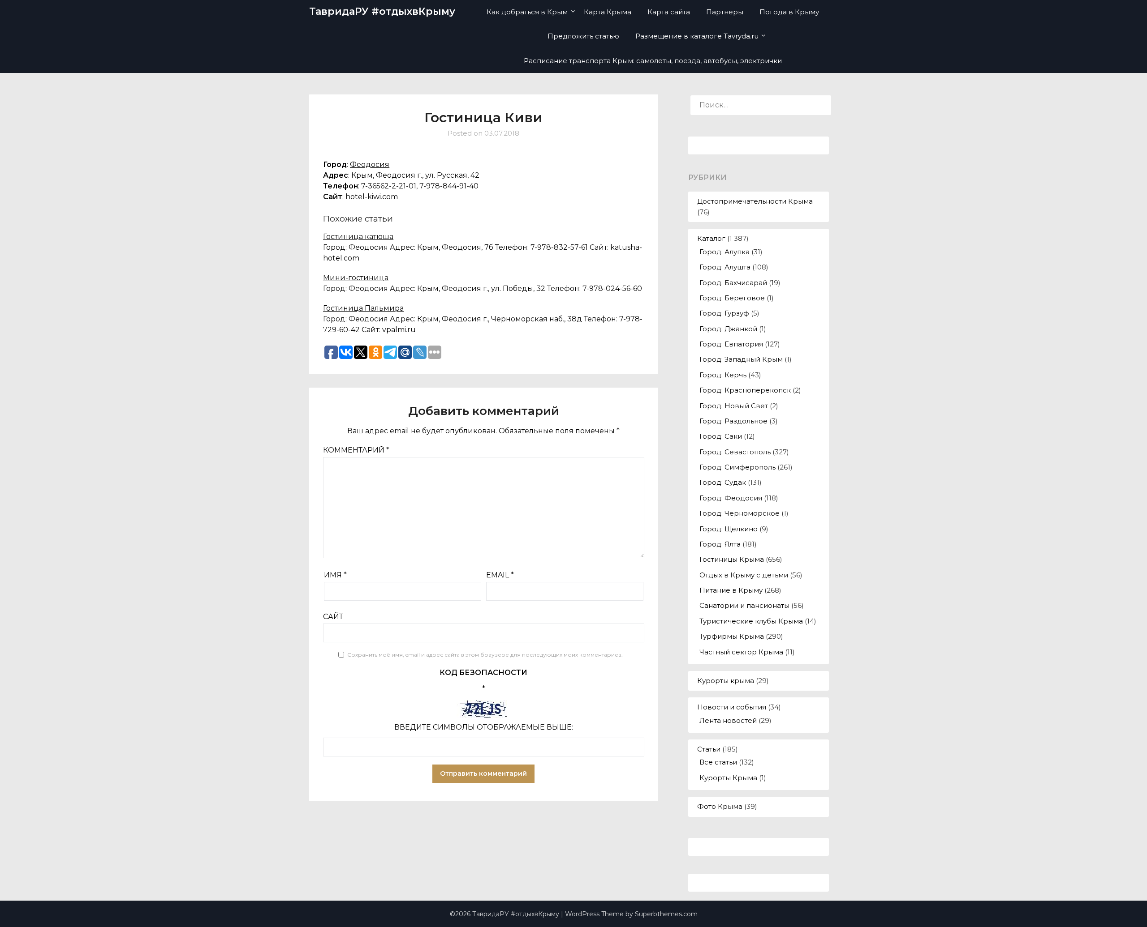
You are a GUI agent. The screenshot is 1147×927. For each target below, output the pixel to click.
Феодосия (369, 164)
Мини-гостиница (355, 277)
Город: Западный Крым (741, 359)
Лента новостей (728, 720)
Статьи (708, 749)
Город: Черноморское (739, 513)
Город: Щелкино (728, 529)
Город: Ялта (720, 544)
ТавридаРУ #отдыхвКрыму (382, 11)
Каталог (711, 238)
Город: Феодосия (730, 498)
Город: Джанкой (728, 329)
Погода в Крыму (789, 12)
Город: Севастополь (735, 452)
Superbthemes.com (666, 914)
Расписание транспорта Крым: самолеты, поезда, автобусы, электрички (653, 60)
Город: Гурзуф (724, 313)
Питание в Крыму (731, 590)
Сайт (333, 616)
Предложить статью (583, 36)
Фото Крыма (719, 806)
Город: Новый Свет (733, 406)
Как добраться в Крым (527, 12)
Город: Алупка (724, 252)
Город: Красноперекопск (745, 390)
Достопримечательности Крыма (755, 201)
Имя (335, 575)
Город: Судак (722, 482)
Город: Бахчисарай (733, 282)
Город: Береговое (732, 298)
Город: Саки (720, 436)
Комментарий (356, 450)
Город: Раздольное (733, 421)
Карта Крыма (607, 12)
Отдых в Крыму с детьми (743, 575)
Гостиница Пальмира (363, 308)
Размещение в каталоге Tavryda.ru (697, 36)
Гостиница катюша (358, 236)
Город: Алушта (724, 267)
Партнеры (724, 12)
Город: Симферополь (737, 467)
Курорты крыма (725, 680)
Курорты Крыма (728, 777)
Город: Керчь (722, 375)
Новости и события (731, 707)
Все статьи (718, 762)
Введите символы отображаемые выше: (483, 727)
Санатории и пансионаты (744, 605)
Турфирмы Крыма (731, 636)
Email (500, 575)
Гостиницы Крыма (731, 559)
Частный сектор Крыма (741, 652)
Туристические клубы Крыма (751, 621)
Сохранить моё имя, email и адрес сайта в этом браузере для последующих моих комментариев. (485, 654)
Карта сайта (668, 12)
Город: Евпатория (731, 344)
